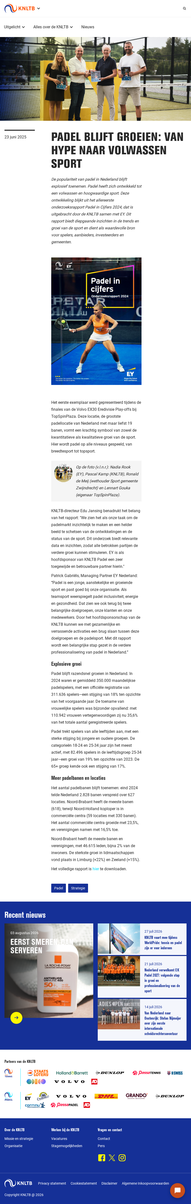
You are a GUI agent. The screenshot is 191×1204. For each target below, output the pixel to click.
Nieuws (87, 27)
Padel (58, 888)
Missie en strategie (18, 1139)
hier (96, 869)
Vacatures (59, 1139)
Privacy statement (52, 1183)
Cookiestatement (84, 1183)
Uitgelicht (12, 27)
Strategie (78, 888)
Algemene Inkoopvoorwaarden (145, 1183)
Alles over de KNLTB (50, 27)
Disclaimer (109, 1183)
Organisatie (13, 1146)
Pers (101, 1146)
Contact (104, 1139)
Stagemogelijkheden (66, 1146)
